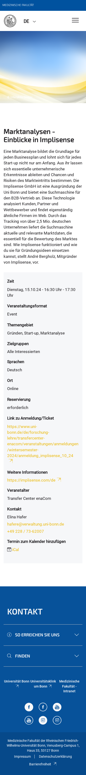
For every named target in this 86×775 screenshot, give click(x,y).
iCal (15, 549)
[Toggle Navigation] (75, 20)
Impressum (22, 756)
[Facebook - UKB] (43, 707)
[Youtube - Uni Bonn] (57, 707)
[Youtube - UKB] (29, 720)
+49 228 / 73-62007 (25, 531)
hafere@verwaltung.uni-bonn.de (35, 524)
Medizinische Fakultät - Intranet (69, 686)
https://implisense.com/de (31, 480)
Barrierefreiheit (40, 764)
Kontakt (25, 611)
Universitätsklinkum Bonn (43, 683)
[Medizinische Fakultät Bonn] (10, 20)
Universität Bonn (16, 681)
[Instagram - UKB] (57, 720)
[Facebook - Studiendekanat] (29, 707)
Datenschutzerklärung (55, 756)
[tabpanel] (43, 67)
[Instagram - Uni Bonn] (43, 720)
